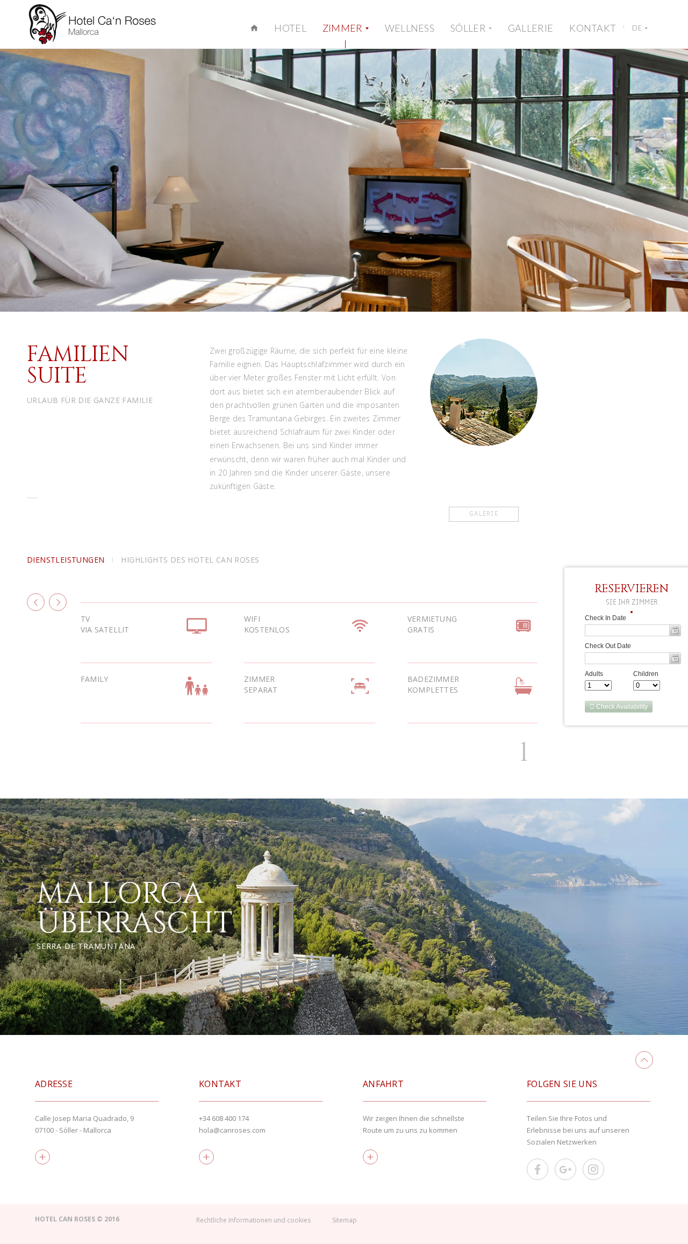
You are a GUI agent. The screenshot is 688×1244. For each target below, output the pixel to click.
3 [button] (524, 752)
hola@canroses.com (232, 1130)
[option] (344, 180)
